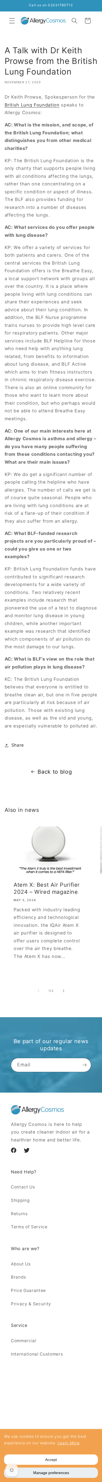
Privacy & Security (31, 1303)
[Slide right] (64, 991)
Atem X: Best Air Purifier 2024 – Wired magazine (47, 888)
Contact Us (23, 1187)
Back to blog (55, 771)
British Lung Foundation (32, 105)
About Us (20, 1264)
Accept (51, 1459)
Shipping (20, 1200)
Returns (19, 1213)
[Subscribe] (84, 1065)
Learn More (69, 1442)
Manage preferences (51, 1473)
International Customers (37, 1354)
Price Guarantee (28, 1290)
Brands (18, 1277)
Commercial (23, 1340)
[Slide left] (38, 991)
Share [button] (17, 745)
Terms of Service (29, 1226)
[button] (11, 20)
